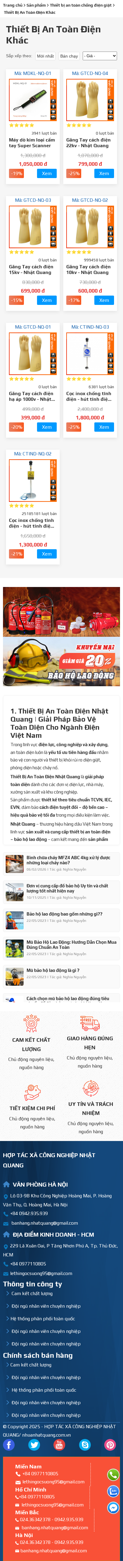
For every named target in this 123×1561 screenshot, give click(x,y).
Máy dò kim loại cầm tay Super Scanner (32, 142)
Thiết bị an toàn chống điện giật (81, 5)
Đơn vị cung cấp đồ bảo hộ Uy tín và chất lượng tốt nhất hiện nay (67, 888)
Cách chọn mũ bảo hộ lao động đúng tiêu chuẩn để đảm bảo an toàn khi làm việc (68, 1001)
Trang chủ (12, 5)
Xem (47, 173)
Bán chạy (69, 56)
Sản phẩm (36, 5)
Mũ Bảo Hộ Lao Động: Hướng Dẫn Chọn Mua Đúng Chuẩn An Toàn (71, 945)
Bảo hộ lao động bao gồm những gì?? (64, 913)
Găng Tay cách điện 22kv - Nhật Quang (88, 142)
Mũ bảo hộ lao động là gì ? (53, 970)
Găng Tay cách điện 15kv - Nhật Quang (31, 269)
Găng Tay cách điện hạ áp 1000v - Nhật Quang (31, 399)
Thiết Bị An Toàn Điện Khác (30, 12)
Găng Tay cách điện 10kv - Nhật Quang (88, 269)
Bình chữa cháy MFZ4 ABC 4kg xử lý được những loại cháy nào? (68, 860)
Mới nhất (45, 56)
